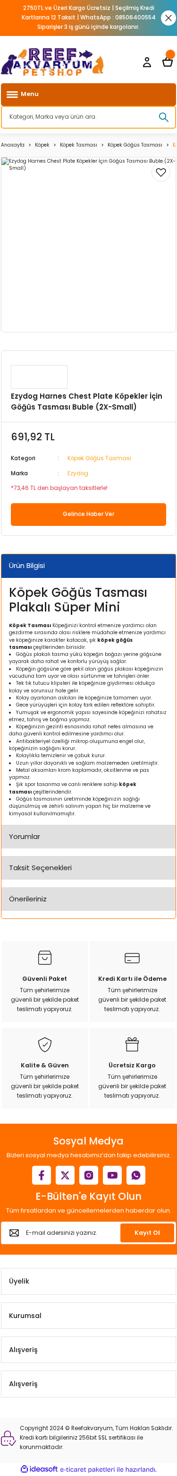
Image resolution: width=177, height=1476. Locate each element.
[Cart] (167, 62)
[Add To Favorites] (161, 172)
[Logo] (52, 62)
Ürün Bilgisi (27, 565)
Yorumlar (24, 836)
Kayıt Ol (147, 1233)
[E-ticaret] (87, 1469)
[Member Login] (146, 62)
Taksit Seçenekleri (40, 868)
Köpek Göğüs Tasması (99, 458)
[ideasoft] (39, 1469)
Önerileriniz (28, 899)
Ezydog (77, 473)
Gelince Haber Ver (88, 514)
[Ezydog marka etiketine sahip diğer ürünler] (39, 377)
